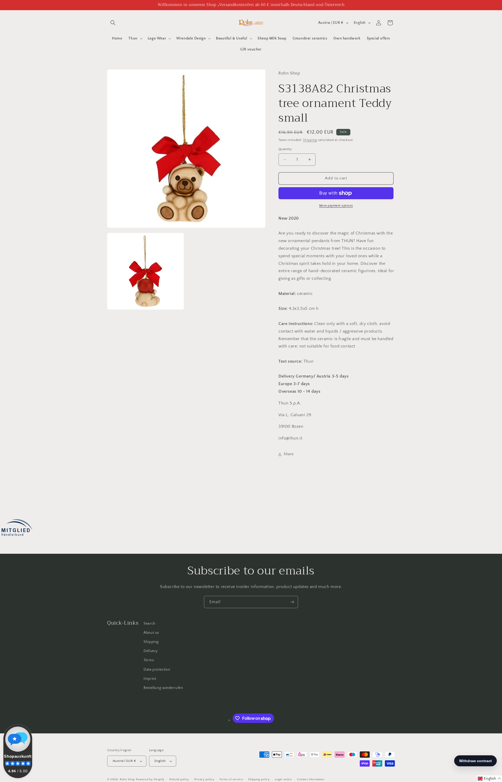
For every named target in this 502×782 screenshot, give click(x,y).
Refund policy (179, 779)
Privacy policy (204, 779)
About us (151, 633)
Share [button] (289, 454)
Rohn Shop (127, 779)
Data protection (157, 669)
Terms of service (231, 779)
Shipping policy (259, 779)
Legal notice (283, 779)
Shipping (310, 140)
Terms (149, 660)
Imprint (150, 679)
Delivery (151, 651)
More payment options (336, 205)
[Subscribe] (292, 602)
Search (150, 623)
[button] (113, 22)
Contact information (310, 779)
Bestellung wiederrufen (163, 688)
